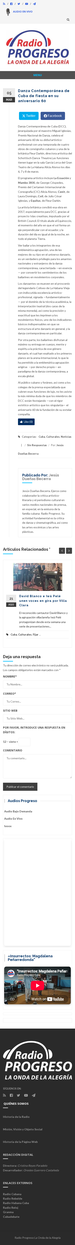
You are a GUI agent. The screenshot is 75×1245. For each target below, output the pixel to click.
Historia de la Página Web (20, 1141)
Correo (9, 693)
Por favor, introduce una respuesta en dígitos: (34, 730)
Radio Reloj (10, 1207)
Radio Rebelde (12, 1198)
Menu (37, 75)
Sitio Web (10, 710)
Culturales (53, 436)
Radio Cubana (12, 1194)
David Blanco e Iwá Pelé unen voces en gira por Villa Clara (43, 600)
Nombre (10, 676)
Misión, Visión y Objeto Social (22, 1129)
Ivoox (8, 826)
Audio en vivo (13, 818)
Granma (8, 1212)
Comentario (12, 750)
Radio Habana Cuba (16, 1203)
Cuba (42, 436)
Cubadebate (11, 1216)
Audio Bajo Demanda (18, 811)
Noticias (66, 436)
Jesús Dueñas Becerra (40, 477)
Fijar (35, 634)
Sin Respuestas (37, 445)
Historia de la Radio (16, 1116)
